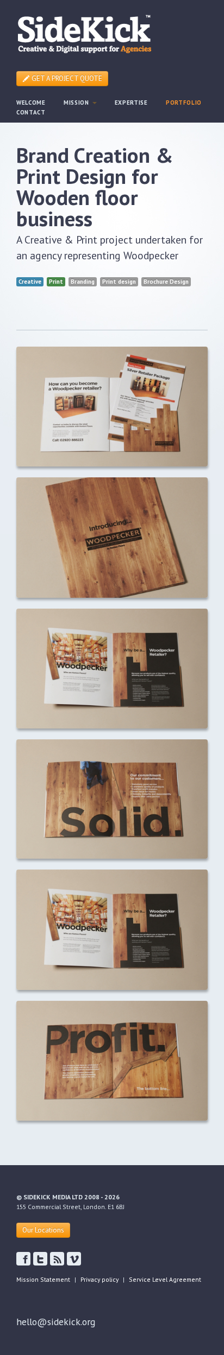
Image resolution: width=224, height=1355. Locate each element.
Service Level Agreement (165, 1279)
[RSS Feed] (57, 1258)
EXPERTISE (131, 102)
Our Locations (43, 1230)
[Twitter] (23, 1258)
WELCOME (31, 102)
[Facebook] (40, 1258)
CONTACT (31, 112)
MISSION (77, 102)
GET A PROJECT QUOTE (66, 78)
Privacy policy (99, 1279)
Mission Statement (43, 1279)
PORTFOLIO (184, 102)
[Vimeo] (74, 1258)
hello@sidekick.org (55, 1321)
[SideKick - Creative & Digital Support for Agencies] (84, 32)
